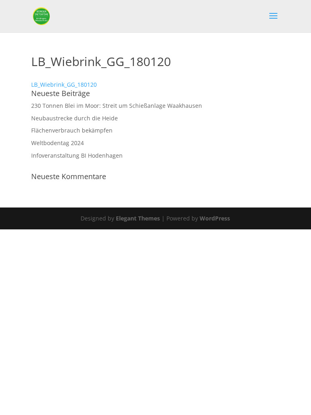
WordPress (215, 218)
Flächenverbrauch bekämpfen (72, 130)
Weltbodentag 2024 (57, 143)
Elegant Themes (138, 218)
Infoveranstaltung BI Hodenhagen (77, 155)
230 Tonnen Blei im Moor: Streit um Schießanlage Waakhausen (116, 105)
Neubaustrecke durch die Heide (74, 118)
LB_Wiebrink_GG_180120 (64, 84)
